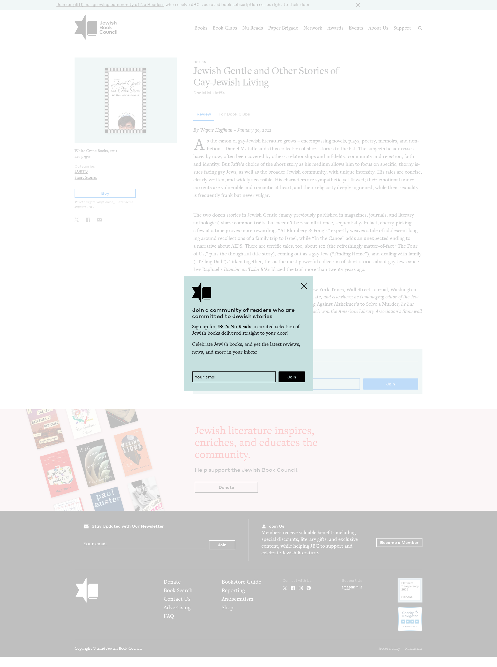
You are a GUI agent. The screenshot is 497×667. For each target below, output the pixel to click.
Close (304, 285)
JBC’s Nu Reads (234, 326)
